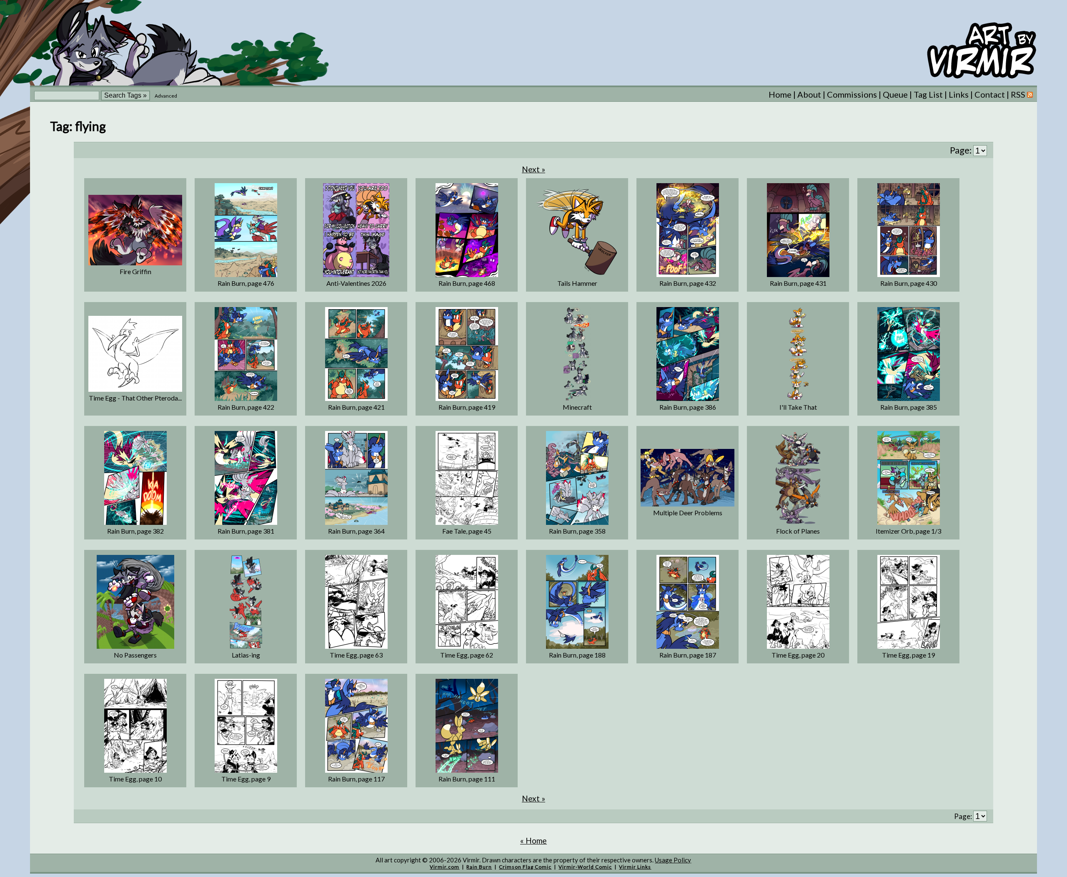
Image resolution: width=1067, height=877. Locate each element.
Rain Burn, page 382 (135, 531)
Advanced (166, 96)
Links (959, 94)
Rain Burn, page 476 (246, 283)
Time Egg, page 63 (356, 655)
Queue (895, 94)
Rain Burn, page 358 (577, 531)
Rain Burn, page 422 (246, 407)
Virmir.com (444, 867)
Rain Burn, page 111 (466, 779)
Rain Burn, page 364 (356, 531)
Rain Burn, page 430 (908, 283)
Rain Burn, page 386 (687, 407)
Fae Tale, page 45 (466, 531)
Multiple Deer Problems (687, 513)
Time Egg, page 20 (797, 655)
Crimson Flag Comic (525, 867)
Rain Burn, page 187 (687, 655)
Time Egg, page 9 (246, 779)
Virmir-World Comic (585, 867)
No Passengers (135, 655)
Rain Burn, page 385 (908, 407)
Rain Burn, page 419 (466, 407)
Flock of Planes (798, 531)
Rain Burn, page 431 (798, 283)
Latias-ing (246, 655)
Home (780, 94)
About (809, 94)
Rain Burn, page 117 (356, 779)
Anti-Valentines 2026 (356, 283)
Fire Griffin (135, 271)
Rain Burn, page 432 (687, 283)
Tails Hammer (577, 283)
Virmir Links (635, 867)
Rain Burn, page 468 (466, 283)
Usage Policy (673, 860)
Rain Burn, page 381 (246, 531)
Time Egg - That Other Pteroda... (135, 398)
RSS (1019, 94)
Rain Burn (479, 867)
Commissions (852, 94)
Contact (989, 94)
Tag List (928, 94)
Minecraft (577, 407)
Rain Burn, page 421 (356, 407)
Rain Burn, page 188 (577, 655)
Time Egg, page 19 (908, 655)
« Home (533, 840)
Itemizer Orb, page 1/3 (908, 531)
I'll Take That (798, 407)
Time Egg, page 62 (466, 655)
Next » (533, 169)
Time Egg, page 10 (135, 779)
